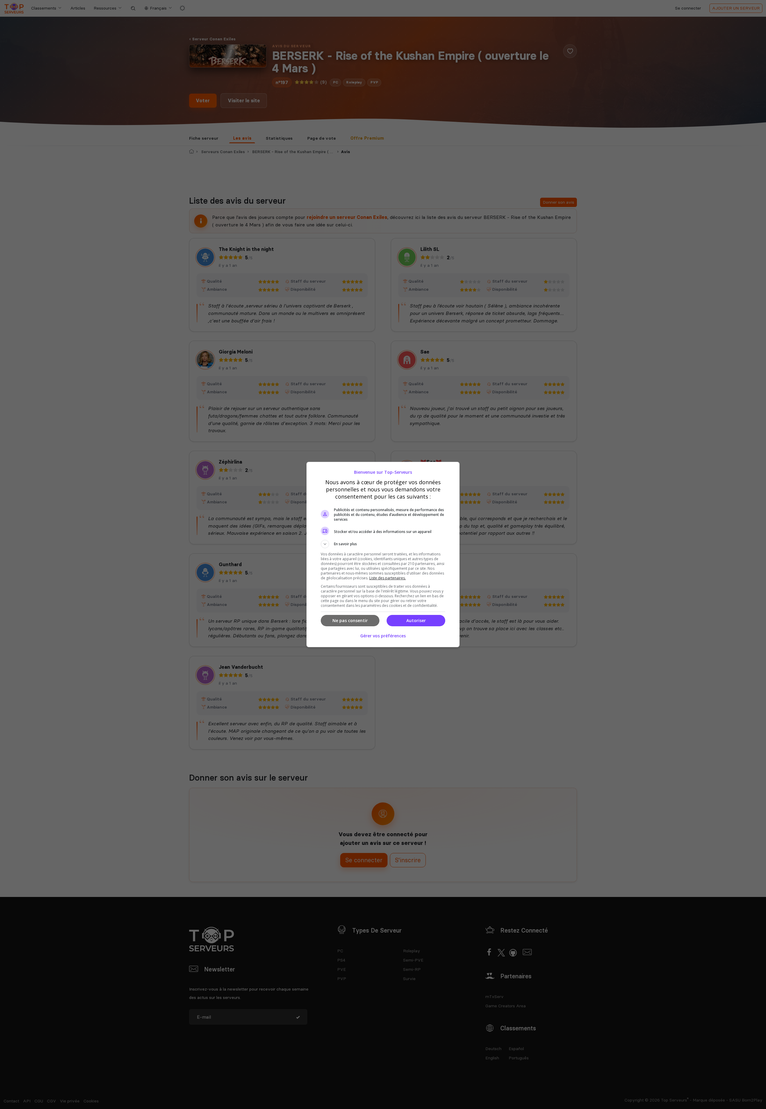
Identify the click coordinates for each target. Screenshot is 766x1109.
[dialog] (383, 554)
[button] (383, 544)
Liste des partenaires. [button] (387, 578)
